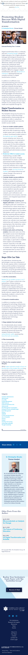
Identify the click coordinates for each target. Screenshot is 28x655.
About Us (14, 632)
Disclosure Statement (7, 652)
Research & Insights (14, 622)
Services (4, 418)
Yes (16, 7)
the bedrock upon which (10, 136)
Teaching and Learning (7, 421)
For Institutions (14, 620)
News (14, 626)
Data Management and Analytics (9, 407)
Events (14, 628)
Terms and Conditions (15, 650)
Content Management (7, 401)
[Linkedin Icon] (9, 616)
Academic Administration (8, 396)
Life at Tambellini (6, 417)
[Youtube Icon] (16, 616)
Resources (14, 624)
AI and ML (4, 400)
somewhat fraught (12, 53)
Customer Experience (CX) (8, 404)
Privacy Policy (5, 650)
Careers (14, 636)
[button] (13, 444)
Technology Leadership (7, 423)
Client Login (14, 639)
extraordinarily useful (8, 334)
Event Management (6, 410)
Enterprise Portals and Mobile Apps (10, 409)
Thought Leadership (6, 424)
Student (3, 420)
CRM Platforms (5, 403)
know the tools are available (10, 336)
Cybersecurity (5, 406)
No (18, 7)
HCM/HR (4, 414)
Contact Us (14, 637)
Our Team (14, 634)
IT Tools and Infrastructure (8, 415)
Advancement (5, 398)
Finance (3, 412)
